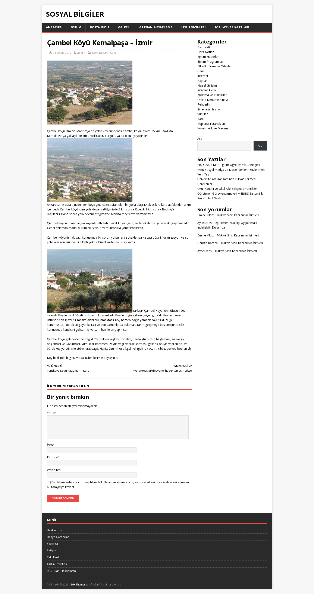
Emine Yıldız (205, 215)
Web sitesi (54, 470)
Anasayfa (54, 27)
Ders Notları (100, 53)
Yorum (51, 413)
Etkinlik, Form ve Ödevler (214, 66)
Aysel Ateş (204, 223)
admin (81, 53)
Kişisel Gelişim (207, 85)
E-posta (52, 457)
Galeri (123, 27)
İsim (50, 445)
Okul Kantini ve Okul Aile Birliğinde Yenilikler (227, 189)
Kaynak (202, 80)
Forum (75, 27)
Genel (201, 71)
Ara (199, 138)
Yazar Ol (52, 544)
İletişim (51, 550)
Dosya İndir (99, 27)
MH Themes (78, 584)
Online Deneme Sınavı (212, 100)
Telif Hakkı (53, 557)
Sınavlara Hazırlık (208, 109)
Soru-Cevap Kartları (231, 27)
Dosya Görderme (58, 537)
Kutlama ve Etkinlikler (212, 95)
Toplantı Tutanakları (211, 124)
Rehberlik (203, 104)
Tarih (200, 119)
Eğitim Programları (210, 61)
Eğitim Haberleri (208, 57)
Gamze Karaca (207, 243)
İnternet (202, 76)
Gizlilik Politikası (57, 564)
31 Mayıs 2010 (62, 53)
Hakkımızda (54, 530)
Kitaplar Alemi (206, 90)
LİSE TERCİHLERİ (193, 27)
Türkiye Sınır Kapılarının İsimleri (237, 215)
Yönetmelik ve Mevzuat (213, 128)
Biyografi (203, 47)
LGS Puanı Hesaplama (155, 27)
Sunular (202, 114)
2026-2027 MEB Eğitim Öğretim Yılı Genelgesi (228, 165)
